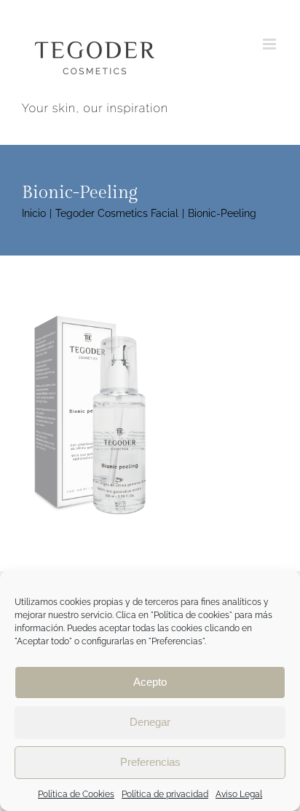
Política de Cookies (76, 794)
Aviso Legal (239, 794)
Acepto (150, 682)
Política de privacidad (165, 794)
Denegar (150, 722)
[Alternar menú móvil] (270, 44)
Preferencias (150, 762)
